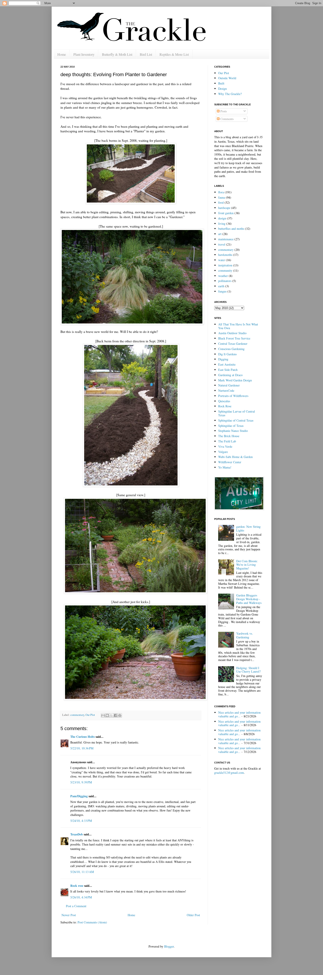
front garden (226, 213)
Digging (223, 359)
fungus (222, 291)
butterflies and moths (231, 228)
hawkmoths (225, 255)
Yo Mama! (224, 467)
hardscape (224, 208)
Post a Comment (76, 906)
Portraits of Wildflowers (233, 396)
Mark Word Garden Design (235, 380)
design (222, 218)
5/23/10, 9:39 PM (81, 782)
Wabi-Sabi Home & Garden (235, 457)
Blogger (169, 946)
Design (222, 88)
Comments (227, 119)
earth (221, 286)
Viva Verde (225, 446)
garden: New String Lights (248, 528)
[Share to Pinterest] (120, 715)
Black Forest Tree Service (234, 338)
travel (221, 244)
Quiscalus (224, 401)
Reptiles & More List (174, 54)
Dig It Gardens (227, 354)
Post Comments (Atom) (92, 922)
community (225, 270)
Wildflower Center (229, 462)
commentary (77, 715)
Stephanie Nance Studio (233, 431)
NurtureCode (226, 390)
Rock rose (77, 885)
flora (221, 192)
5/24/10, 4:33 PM (81, 821)
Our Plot (90, 715)
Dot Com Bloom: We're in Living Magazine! (247, 565)
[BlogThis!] (107, 715)
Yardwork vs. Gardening (244, 635)
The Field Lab (227, 441)
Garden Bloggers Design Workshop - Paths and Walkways (248, 599)
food (221, 202)
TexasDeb (76, 834)
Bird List (146, 54)
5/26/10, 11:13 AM (82, 872)
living (221, 223)
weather (223, 276)
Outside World (227, 78)
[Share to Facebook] (115, 715)
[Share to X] (111, 715)
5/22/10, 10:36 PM (81, 748)
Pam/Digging (79, 796)
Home (61, 54)
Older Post (193, 915)
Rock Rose (224, 406)
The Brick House (228, 436)
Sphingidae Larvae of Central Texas (236, 413)
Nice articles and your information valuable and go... (239, 714)
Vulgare (223, 452)
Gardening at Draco (230, 375)
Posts (223, 111)
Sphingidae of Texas (230, 426)
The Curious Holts (82, 736)
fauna (221, 197)
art (219, 234)
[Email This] (103, 715)
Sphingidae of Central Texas (235, 420)
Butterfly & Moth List (117, 54)
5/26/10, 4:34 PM (81, 897)
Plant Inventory (83, 54)
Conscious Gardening (231, 349)
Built (221, 83)
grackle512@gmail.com (229, 772)
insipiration (225, 265)
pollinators (224, 281)
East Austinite (227, 364)
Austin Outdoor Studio (232, 333)
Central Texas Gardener (232, 343)
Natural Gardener (229, 385)
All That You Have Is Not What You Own (238, 326)
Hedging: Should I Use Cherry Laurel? (248, 670)
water (221, 260)
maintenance (226, 239)
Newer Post (69, 915)
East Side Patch (228, 370)
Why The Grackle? (230, 94)
